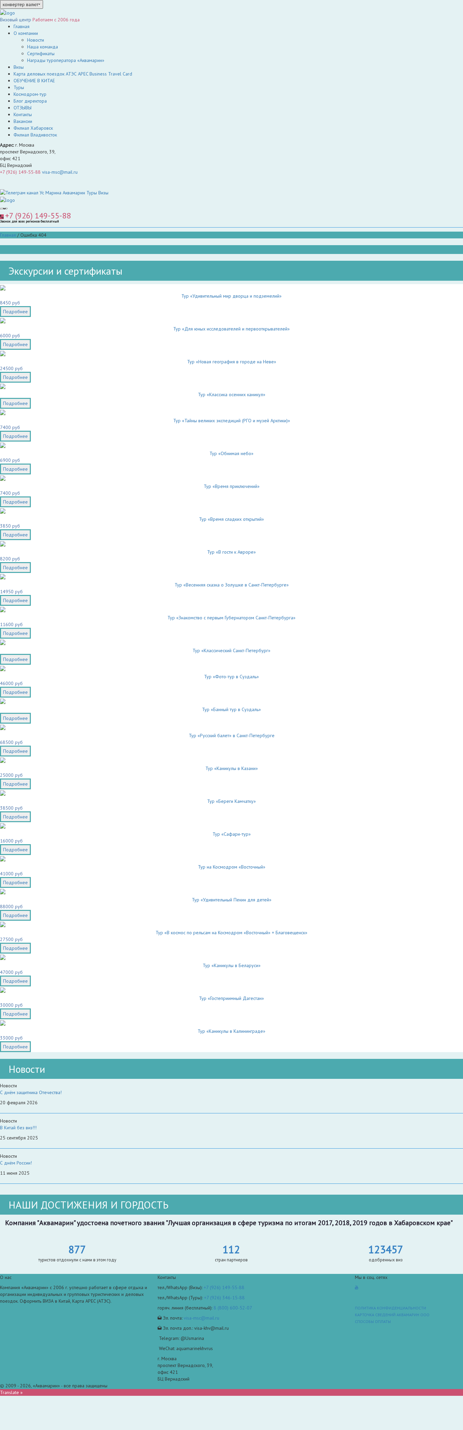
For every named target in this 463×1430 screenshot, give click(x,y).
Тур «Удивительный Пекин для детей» (231, 900)
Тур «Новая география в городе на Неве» (231, 362)
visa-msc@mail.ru (60, 172)
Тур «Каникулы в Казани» (231, 768)
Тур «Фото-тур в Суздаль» (231, 677)
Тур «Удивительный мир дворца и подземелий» (231, 296)
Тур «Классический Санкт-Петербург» (231, 650)
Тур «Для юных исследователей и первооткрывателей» (231, 329)
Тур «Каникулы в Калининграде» (231, 1031)
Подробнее (15, 311)
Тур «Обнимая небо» (231, 453)
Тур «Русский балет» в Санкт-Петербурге (232, 735)
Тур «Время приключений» (232, 486)
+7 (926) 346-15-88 (224, 1298)
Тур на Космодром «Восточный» (231, 867)
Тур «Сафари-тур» (232, 834)
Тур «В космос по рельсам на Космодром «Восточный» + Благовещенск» (231, 933)
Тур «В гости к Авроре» (231, 552)
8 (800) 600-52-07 (233, 1308)
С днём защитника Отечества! (31, 1092)
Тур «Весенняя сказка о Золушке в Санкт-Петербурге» (232, 585)
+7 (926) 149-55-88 (20, 172)
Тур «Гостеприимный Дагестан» (231, 998)
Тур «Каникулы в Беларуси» (232, 965)
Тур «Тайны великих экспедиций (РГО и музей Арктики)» (231, 421)
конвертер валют (20, 4)
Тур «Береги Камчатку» (231, 801)
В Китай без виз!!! (18, 1128)
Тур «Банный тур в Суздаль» (231, 709)
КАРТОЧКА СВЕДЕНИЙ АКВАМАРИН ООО (392, 1314)
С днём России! (16, 1163)
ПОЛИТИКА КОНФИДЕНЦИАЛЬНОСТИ (390, 1307)
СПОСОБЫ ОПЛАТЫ (373, 1321)
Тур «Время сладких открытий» (231, 519)
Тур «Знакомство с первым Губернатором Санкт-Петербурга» (231, 618)
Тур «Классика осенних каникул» (231, 394)
